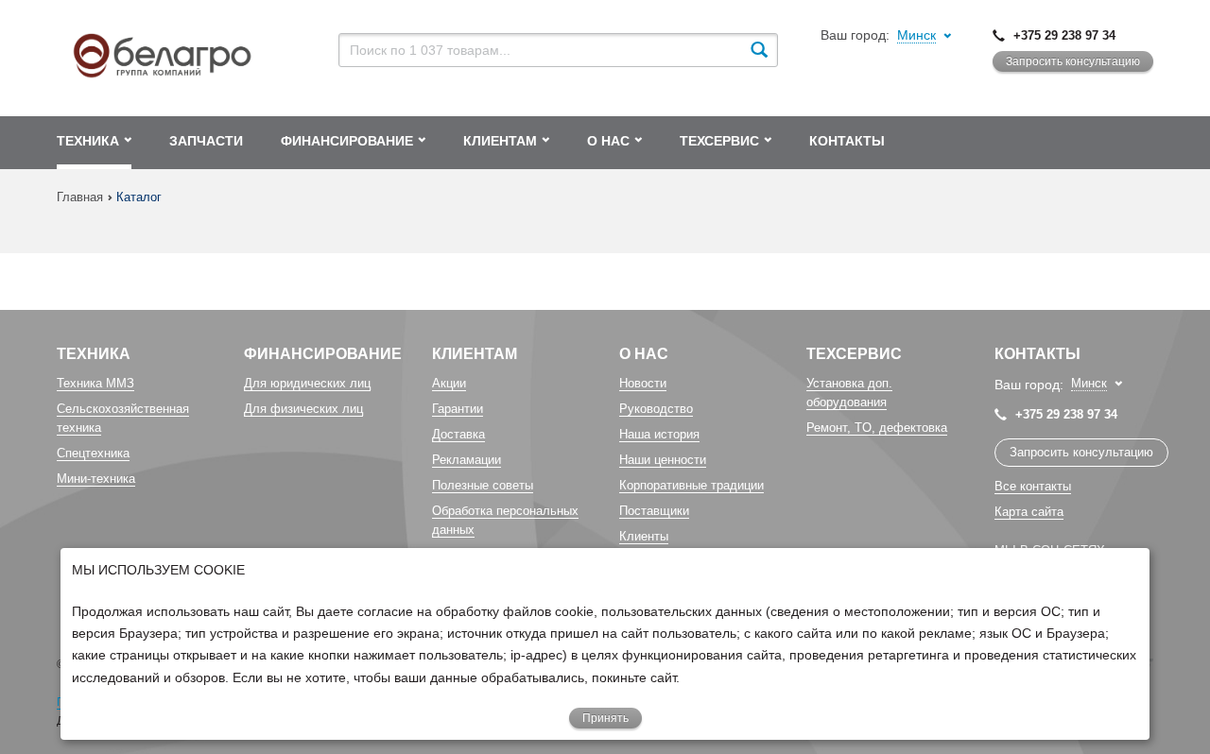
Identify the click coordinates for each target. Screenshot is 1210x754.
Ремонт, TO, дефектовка (876, 427)
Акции (449, 383)
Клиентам (474, 354)
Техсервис (854, 354)
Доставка (458, 434)
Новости (642, 383)
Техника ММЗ (95, 383)
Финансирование (323, 354)
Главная (80, 197)
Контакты (1037, 354)
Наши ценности (662, 460)
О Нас (643, 354)
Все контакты (1032, 486)
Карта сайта (1028, 512)
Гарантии (457, 409)
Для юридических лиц (307, 383)
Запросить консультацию (1073, 61)
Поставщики (654, 511)
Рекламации (466, 460)
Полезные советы (482, 485)
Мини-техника (96, 478)
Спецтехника (93, 453)
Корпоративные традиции (691, 485)
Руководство (656, 409)
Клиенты (643, 536)
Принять (605, 718)
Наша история (659, 434)
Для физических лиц (303, 409)
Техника (93, 354)
